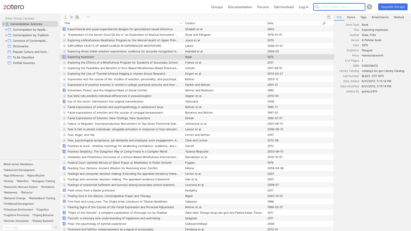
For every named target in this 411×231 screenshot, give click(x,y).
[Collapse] (3, 24)
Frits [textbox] (373, 35)
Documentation (240, 7)
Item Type (352, 24)
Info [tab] (339, 17)
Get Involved (284, 7)
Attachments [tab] (380, 17)
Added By (352, 91)
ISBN (356, 65)
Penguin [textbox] (367, 50)
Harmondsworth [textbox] (372, 55)
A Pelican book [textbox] (371, 40)
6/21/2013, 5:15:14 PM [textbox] (376, 81)
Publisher (353, 50)
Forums (263, 7)
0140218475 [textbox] (370, 65)
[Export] (65, 17)
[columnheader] (121, 23)
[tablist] (372, 17)
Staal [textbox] (365, 35)
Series (355, 40)
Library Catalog (349, 71)
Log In (303, 7)
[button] (18, 164)
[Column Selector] (328, 17)
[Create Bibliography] (77, 17)
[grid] (197, 125)
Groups (217, 7)
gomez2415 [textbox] (369, 91)
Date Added (351, 81)
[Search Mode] (318, 7)
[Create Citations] (71, 17)
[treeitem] (30, 24)
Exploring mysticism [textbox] (375, 29)
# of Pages (352, 60)
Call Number (351, 76)
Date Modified (349, 86)
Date (356, 45)
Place (355, 55)
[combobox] (385, 24)
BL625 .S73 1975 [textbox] (373, 76)
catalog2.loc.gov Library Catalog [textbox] (383, 71)
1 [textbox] (362, 60)
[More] (88, 17)
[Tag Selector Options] (55, 227)
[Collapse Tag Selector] (30, 160)
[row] (197, 23)
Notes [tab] (351, 17)
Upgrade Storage (393, 7)
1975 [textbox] (365, 45)
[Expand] (6, 29)
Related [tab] (399, 17)
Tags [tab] (363, 17)
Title (356, 29)
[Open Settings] (369, 6)
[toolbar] (197, 17)
